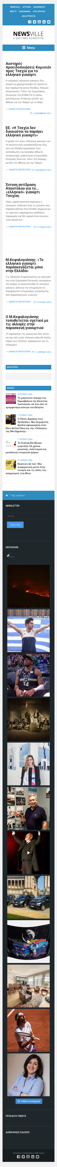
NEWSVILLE (15, 7)
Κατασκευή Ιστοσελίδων (23, 1153)
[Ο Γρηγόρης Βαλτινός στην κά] (28, 852)
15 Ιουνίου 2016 (43, 302)
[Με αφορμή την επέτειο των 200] (28, 719)
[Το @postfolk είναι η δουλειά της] (28, 941)
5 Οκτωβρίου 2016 (43, 170)
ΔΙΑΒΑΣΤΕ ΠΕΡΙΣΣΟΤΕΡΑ (20, 109)
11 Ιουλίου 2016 (43, 227)
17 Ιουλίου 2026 (25, 415)
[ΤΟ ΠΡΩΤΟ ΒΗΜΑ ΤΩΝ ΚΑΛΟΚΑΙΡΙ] (28, 897)
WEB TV (13, 11)
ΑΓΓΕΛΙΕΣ (26, 7)
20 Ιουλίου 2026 (25, 394)
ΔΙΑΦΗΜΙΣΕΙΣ (39, 7)
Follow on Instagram (30, 1101)
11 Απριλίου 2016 (43, 352)
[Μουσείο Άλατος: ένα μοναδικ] (28, 808)
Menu (30, 48)
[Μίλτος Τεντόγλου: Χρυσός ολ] (28, 630)
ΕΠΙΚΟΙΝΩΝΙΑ (25, 11)
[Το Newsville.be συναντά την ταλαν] (28, 764)
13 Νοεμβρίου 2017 (42, 113)
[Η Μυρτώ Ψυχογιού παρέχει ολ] (28, 1074)
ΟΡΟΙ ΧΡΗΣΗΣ (39, 11)
